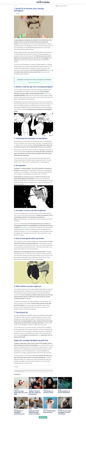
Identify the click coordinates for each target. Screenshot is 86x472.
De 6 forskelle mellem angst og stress (49, 411)
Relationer (16, 389)
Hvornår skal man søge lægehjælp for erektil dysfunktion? (64, 412)
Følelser (30, 409)
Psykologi (45, 389)
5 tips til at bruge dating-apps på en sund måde (21, 392)
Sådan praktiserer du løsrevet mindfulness (64, 391)
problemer (46, 93)
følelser (49, 70)
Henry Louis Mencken (34, 82)
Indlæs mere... (43, 417)
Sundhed (60, 409)
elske (39, 335)
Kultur (30, 389)
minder (41, 238)
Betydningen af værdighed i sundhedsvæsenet (19, 412)
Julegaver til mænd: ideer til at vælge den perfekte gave (35, 392)
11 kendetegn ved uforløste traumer (48, 391)
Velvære (15, 5)
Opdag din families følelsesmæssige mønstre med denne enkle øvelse (34, 412)
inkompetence (24, 227)
